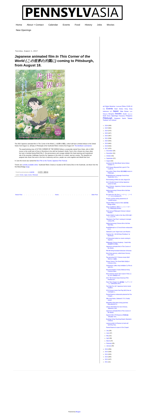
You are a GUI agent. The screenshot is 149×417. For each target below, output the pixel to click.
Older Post (95, 194)
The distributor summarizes (83, 146)
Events (66, 24)
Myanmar (130, 114)
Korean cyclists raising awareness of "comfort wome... (117, 199)
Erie (104, 109)
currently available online (30, 165)
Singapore (117, 118)
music (125, 114)
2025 (106, 128)
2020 (106, 141)
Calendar (53, 24)
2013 (106, 357)
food (115, 109)
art (104, 106)
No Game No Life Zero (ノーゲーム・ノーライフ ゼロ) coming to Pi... (119, 195)
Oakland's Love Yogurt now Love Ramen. (118, 231)
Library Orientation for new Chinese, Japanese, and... (117, 307)
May (107, 336)
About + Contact (35, 24)
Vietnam (113, 120)
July (107, 330)
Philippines (129, 116)
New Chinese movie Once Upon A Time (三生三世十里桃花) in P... (119, 274)
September (109, 158)
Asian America (110, 106)
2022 (106, 135)
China (124, 106)
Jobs (99, 24)
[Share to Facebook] (45, 172)
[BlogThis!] (41, 172)
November (109, 153)
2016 (106, 349)
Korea (126, 111)
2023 (106, 133)
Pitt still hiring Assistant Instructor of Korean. (119, 250)
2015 (106, 351)
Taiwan (130, 118)
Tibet (109, 120)
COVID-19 (129, 106)
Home (19, 24)
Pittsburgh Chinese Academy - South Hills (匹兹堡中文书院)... (118, 243)
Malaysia (105, 114)
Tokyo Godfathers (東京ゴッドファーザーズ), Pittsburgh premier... (118, 207)
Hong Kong (128, 109)
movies (30, 175)
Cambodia (118, 106)
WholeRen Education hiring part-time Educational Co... (117, 303)
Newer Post (18, 194)
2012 (106, 359)
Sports (124, 118)
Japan (25, 175)
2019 (106, 143)
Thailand (105, 120)
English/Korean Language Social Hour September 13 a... (117, 176)
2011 (106, 362)
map (27, 167)
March (108, 341)
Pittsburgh (35, 175)
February (109, 343)
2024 (106, 130)
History (88, 24)
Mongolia (111, 114)
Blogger (78, 412)
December (109, 151)
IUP (111, 111)
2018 (106, 146)
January (108, 346)
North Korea (106, 116)
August (108, 161)
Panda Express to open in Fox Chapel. (117, 327)
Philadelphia (122, 115)
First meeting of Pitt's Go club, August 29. (118, 179)
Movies (110, 24)
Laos (131, 111)
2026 (106, 125)
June (108, 333)
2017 (106, 148)
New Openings (23, 30)
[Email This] (39, 172)
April (107, 338)
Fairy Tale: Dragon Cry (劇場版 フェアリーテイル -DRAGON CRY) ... (119, 282)
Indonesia (106, 111)
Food (77, 24)
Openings (114, 116)
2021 (106, 138)
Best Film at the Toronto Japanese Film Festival (52, 161)
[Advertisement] (54, 41)
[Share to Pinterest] (47, 172)
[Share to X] (43, 172)
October (108, 156)
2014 (106, 354)
